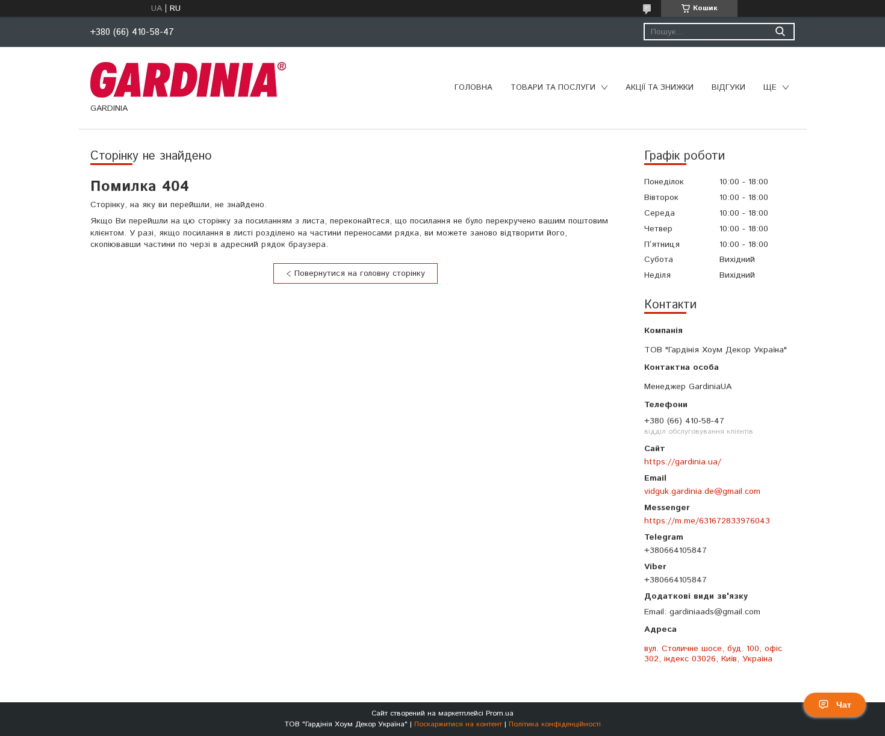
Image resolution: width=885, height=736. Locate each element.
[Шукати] (779, 31)
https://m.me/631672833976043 (707, 520)
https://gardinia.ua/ (682, 461)
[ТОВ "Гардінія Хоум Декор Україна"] (188, 79)
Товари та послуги (553, 87)
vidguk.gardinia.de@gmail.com (702, 491)
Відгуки (728, 87)
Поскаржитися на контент (458, 724)
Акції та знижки (660, 87)
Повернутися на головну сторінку (359, 273)
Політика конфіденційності (555, 724)
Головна (473, 87)
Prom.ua (500, 713)
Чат (843, 704)
